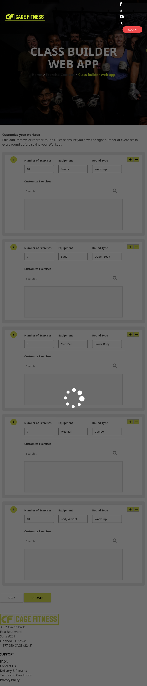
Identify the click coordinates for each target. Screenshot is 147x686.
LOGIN (132, 29)
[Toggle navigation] (50, 17)
